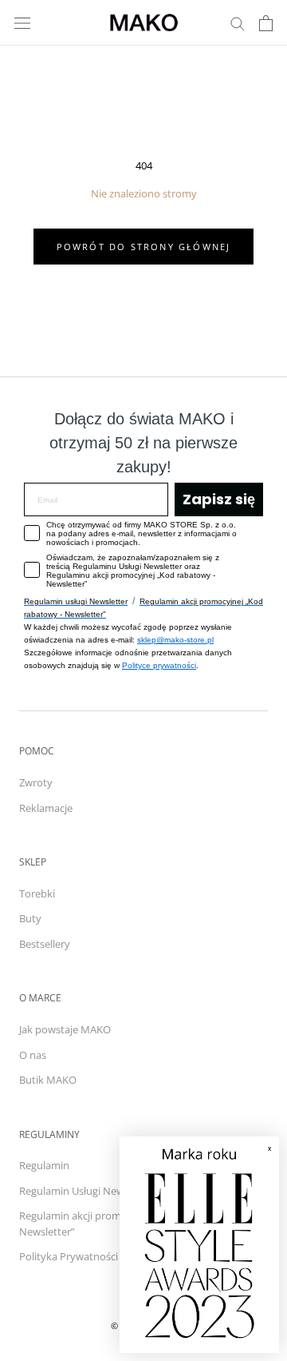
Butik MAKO (48, 1079)
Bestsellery (44, 944)
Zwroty (36, 782)
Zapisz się (219, 499)
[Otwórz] (22, 23)
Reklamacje (46, 808)
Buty (30, 918)
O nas (32, 1055)
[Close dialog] (259, 1157)
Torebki (37, 893)
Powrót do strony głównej (144, 247)
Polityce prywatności (159, 665)
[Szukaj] (237, 23)
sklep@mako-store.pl (175, 639)
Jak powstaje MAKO (65, 1029)
